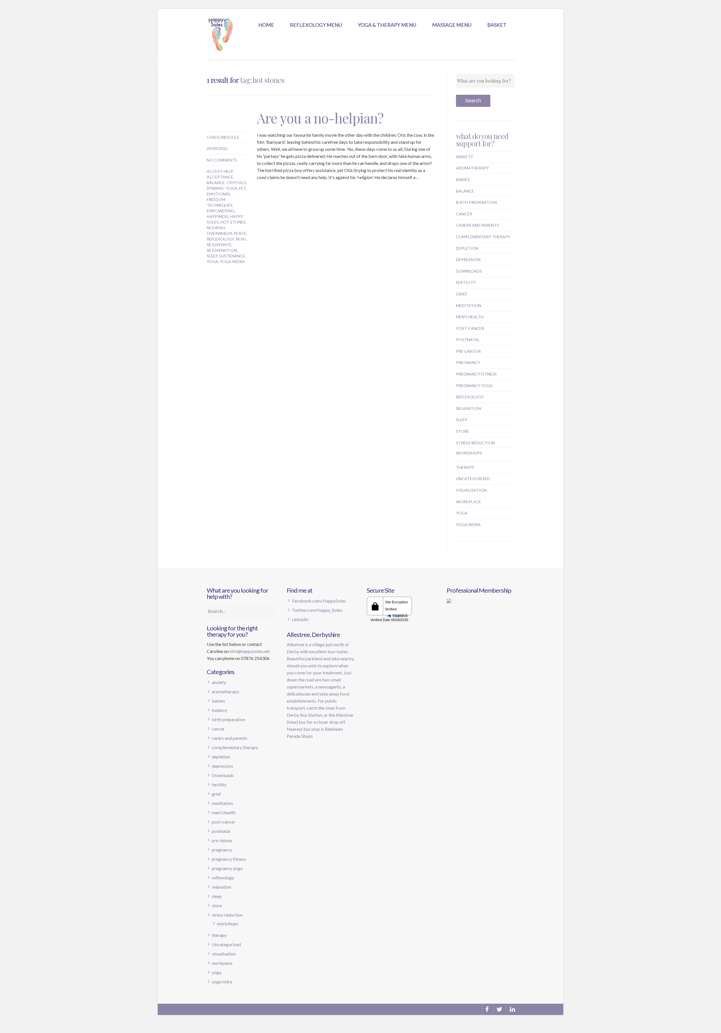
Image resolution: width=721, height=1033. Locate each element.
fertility (466, 282)
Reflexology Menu (316, 25)
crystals (236, 182)
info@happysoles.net (250, 651)
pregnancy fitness (476, 374)
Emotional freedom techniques (219, 199)
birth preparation (476, 202)
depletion (467, 248)
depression (468, 259)
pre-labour (468, 351)
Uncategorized (473, 478)
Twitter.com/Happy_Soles (317, 610)
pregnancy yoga (474, 385)
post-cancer (470, 328)
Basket (496, 25)
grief (461, 294)
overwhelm (219, 233)
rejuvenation (222, 250)
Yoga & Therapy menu (387, 25)
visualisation (471, 490)
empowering (220, 210)
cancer (464, 213)
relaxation (468, 408)
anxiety (464, 156)
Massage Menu (451, 25)
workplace (468, 501)
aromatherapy (472, 167)
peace (240, 233)
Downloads (469, 271)
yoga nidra (232, 261)
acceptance (220, 177)
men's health (470, 316)
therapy (465, 467)
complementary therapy (483, 236)
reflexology (220, 239)
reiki (241, 239)
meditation (468, 305)
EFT (242, 188)
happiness (217, 216)
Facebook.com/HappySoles (319, 600)
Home (266, 25)
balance (216, 182)
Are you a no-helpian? (320, 118)
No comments (222, 160)
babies (463, 179)
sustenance (232, 255)
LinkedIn (300, 619)
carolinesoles (223, 137)
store (462, 431)
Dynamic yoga (222, 188)
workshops (469, 453)
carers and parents (477, 225)
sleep (212, 255)
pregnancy (468, 362)
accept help (220, 171)
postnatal (468, 339)
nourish (216, 227)
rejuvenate (219, 244)
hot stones (233, 222)
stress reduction (475, 442)
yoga (212, 261)
